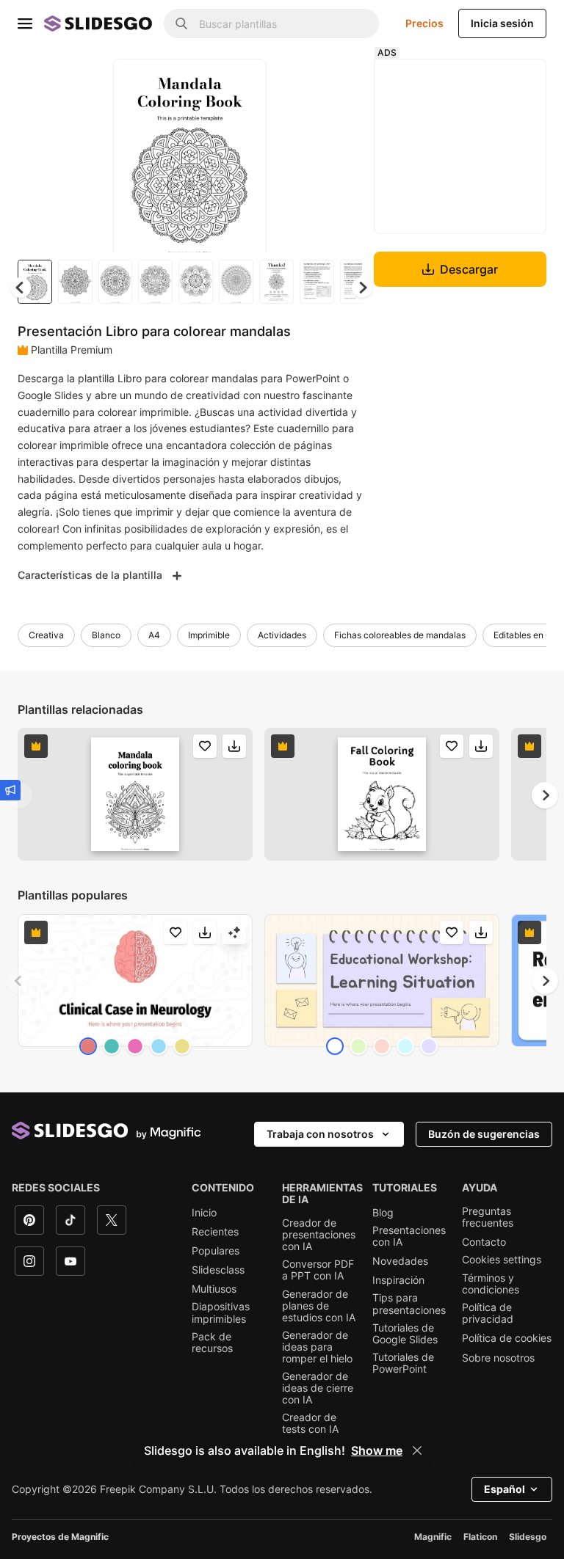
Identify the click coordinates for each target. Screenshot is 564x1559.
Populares (215, 1251)
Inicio (204, 1213)
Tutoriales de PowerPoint (403, 1363)
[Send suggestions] (10, 790)
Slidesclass (218, 1270)
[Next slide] (244, 155)
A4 (154, 634)
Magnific (433, 1536)
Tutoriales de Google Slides (405, 1334)
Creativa (46, 634)
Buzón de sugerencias (484, 1134)
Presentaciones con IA (409, 1236)
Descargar (469, 269)
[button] (362, 287)
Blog (383, 1213)
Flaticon (480, 1536)
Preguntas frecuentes (487, 1217)
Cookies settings (501, 1260)
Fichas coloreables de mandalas (400, 634)
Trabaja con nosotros (320, 1134)
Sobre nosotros (498, 1358)
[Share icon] (241, 82)
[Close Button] (417, 1450)
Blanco (106, 634)
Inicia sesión (502, 23)
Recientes (215, 1232)
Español (504, 1489)
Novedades (400, 1261)
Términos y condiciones (490, 1284)
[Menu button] (25, 23)
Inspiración (398, 1280)
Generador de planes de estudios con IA (318, 1305)
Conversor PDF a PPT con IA (318, 1270)
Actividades (282, 634)
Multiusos (214, 1289)
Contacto (484, 1242)
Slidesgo (527, 1536)
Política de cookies (507, 1338)
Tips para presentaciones (409, 1303)
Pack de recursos (212, 1342)
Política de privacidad (487, 1313)
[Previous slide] (19, 981)
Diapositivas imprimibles (221, 1312)
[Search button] (181, 23)
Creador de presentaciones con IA (318, 1234)
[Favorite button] (203, 82)
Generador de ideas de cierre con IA (317, 1388)
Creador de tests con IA (310, 1423)
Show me (376, 1450)
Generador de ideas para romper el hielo (317, 1347)
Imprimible (209, 634)
